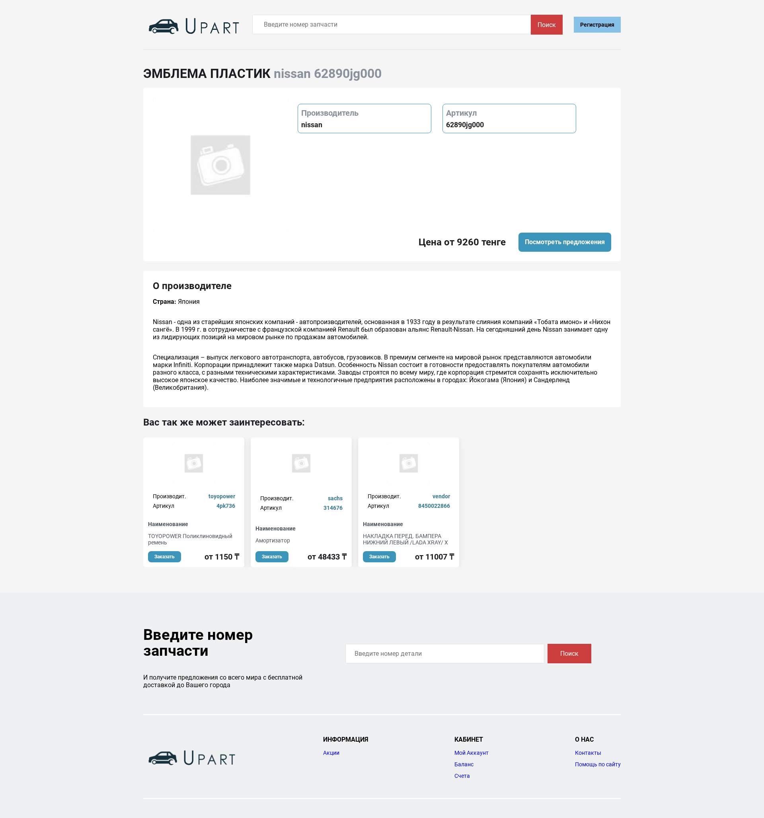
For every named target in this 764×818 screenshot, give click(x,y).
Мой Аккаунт (471, 753)
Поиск (547, 25)
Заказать (164, 557)
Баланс (464, 764)
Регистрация (597, 24)
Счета (462, 776)
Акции (331, 753)
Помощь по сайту (598, 764)
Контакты (588, 753)
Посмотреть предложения (565, 242)
